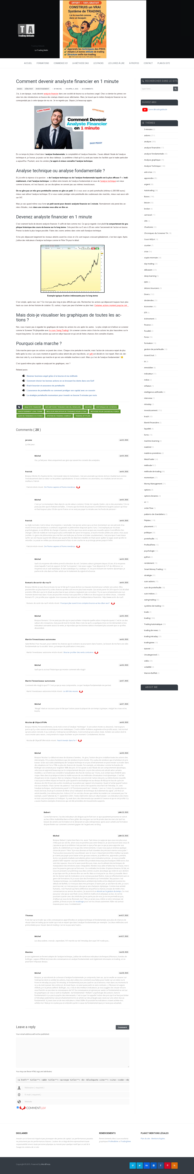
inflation (147, 386)
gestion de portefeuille (154, 349)
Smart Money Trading (153, 569)
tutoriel (147, 648)
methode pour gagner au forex (105, 411)
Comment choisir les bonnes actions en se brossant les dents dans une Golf (60, 381)
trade (146, 612)
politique (148, 532)
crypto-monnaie (151, 257)
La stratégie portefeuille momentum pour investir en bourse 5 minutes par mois (62, 395)
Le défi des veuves (70, 691)
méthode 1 (148, 465)
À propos (134, 63)
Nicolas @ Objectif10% (36, 722)
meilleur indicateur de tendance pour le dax (66, 411)
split (91, 354)
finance (147, 325)
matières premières (152, 453)
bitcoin (147, 202)
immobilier (148, 367)
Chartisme (148, 227)
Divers (147, 294)
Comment (122, 1027)
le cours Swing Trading (58, 330)
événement (149, 318)
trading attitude (82, 416)
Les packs (98, 63)
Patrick (28, 471)
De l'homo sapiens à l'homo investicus (59, 487)
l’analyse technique (108, 181)
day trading (149, 263)
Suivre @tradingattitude (157, 109)
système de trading (152, 606)
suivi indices (149, 593)
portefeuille (149, 538)
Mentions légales (158, 1138)
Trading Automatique (153, 624)
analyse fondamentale (154, 153)
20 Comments (87, 89)
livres (146, 434)
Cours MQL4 (149, 239)
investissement (42, 89)
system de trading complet (59, 416)
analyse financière (152, 147)
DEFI (146, 282)
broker (147, 208)
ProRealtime (113, 1141)
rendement (149, 563)
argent (147, 184)
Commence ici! (61, 63)
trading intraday (151, 636)
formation (148, 343)
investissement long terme (30, 411)
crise (146, 251)
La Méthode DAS (80, 63)
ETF (145, 312)
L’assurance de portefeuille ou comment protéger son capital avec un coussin (61, 390)
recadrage (79, 901)
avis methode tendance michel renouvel (63, 407)
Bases (19, 89)
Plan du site (164, 63)
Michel (38, 456)
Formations (43, 63)
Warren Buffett (150, 673)
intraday (147, 404)
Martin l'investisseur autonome (40, 639)
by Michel (58, 89)
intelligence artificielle (153, 392)
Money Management (153, 483)
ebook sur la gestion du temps (109, 891)
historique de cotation (106, 407)
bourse (88, 407)
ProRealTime (149, 544)
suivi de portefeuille (152, 587)
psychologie (149, 551)
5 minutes (148, 129)
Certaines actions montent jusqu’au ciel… (111, 305)
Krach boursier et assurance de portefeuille (46, 386)
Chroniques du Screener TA (156, 233)
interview (148, 398)
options (147, 489)
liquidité (147, 428)
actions (147, 135)
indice (146, 379)
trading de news (151, 630)
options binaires (151, 496)
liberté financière (151, 422)
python (147, 557)
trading (147, 618)
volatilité (147, 667)
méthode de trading (152, 471)
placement (148, 526)
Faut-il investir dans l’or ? (67, 740)
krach (146, 416)
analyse (147, 141)
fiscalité (147, 331)
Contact (148, 63)
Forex (146, 337)
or (145, 502)
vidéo (146, 661)
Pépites (147, 520)
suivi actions (149, 581)
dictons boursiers (151, 288)
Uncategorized (150, 654)
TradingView (126, 1141)
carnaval (148, 215)
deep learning (150, 276)
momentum (149, 477)
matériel (147, 447)
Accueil (28, 63)
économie (148, 306)
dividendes (149, 300)
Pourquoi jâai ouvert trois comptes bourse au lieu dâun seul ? (85, 603)
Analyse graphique (152, 160)
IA (145, 361)
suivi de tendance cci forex (30, 416)
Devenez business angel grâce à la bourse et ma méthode (52, 376)
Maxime (29, 952)
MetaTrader (149, 459)
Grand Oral (149, 355)
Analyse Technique (152, 166)
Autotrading (149, 190)
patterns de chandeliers (154, 514)
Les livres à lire (116, 63)
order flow (148, 508)
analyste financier (51, 94)
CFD (145, 221)
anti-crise (148, 172)
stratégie (148, 575)
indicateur (148, 373)
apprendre (149, 178)
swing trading (150, 599)
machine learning (151, 441)
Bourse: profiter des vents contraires (78, 652)
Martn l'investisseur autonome (40, 681)
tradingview (149, 642)
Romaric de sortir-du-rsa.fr (38, 582)
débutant (29, 89)
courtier (147, 245)
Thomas (29, 915)
